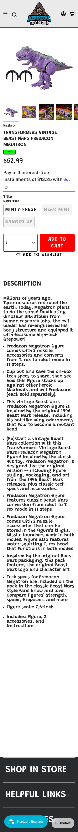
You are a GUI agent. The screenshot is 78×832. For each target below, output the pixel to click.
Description (22, 284)
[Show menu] (5, 14)
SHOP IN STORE (36, 770)
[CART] (72, 14)
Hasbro (9, 125)
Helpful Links (36, 795)
